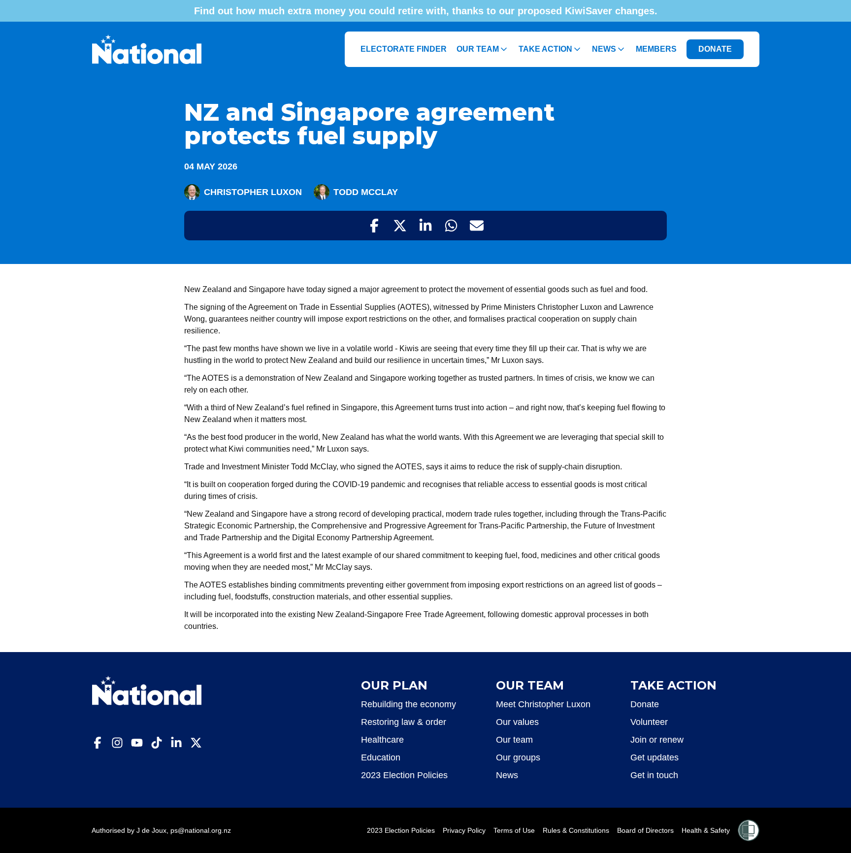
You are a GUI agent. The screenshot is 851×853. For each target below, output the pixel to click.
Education (380, 757)
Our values (517, 722)
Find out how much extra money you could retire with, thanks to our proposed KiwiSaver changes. (425, 10)
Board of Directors (645, 830)
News (604, 49)
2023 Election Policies (404, 775)
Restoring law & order (403, 722)
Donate (644, 704)
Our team (514, 740)
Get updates (654, 757)
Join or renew (657, 740)
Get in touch (654, 775)
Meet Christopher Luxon (543, 704)
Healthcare (382, 740)
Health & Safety (706, 830)
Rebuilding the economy (408, 704)
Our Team (478, 49)
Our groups (518, 757)
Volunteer (649, 722)
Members (656, 49)
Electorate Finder (403, 49)
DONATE (715, 49)
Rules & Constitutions (576, 830)
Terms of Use (514, 830)
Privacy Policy (464, 830)
